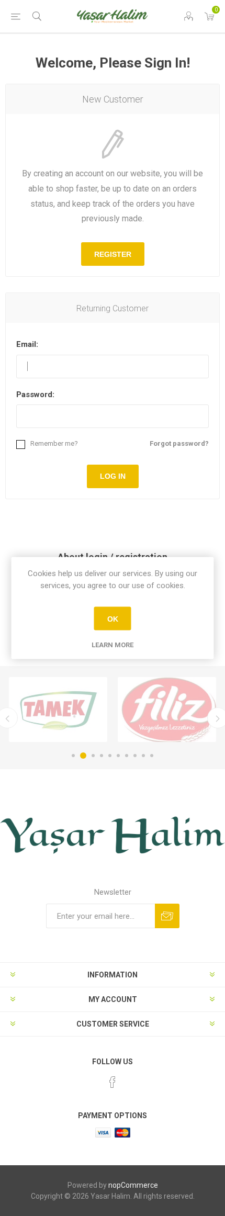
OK (112, 618)
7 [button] (126, 755)
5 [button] (109, 755)
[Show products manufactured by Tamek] (58, 709)
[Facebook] (112, 1082)
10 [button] (151, 755)
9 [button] (143, 755)
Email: (27, 344)
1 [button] (73, 755)
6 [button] (118, 755)
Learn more (112, 645)
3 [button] (93, 755)
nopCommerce (133, 1185)
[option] (58, 709)
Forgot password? (179, 443)
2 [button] (83, 755)
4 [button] (101, 755)
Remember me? (54, 443)
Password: (35, 394)
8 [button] (135, 755)
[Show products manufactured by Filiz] (167, 709)
